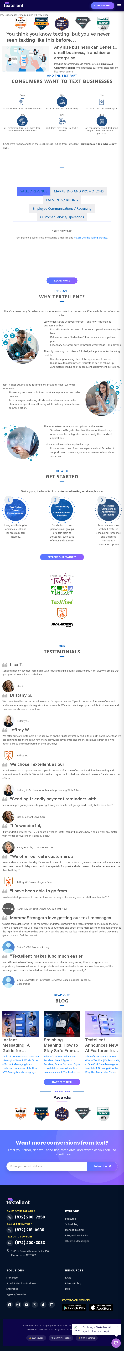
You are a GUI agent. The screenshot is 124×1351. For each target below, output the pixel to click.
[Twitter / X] (35, 1304)
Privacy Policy (73, 1283)
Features (70, 1218)
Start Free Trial (102, 5)
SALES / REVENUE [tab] (33, 191)
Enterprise (12, 1288)
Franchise (12, 1277)
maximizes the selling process (90, 237)
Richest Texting (74, 1230)
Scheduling (71, 1224)
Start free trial (62, 1082)
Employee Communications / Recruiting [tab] (62, 208)
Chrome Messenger (77, 1241)
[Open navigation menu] (119, 5)
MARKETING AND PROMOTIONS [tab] (79, 191)
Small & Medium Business (21, 1283)
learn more (62, 280)
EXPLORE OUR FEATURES (62, 557)
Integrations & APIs (76, 1235)
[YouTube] (26, 1304)
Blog (67, 1288)
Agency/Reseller (16, 1294)
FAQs (68, 1277)
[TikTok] (43, 1304)
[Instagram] (18, 1304)
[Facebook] (9, 1304)
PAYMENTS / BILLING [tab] (62, 199)
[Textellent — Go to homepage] (13, 5)
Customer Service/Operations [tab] (62, 217)
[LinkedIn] (51, 1304)
